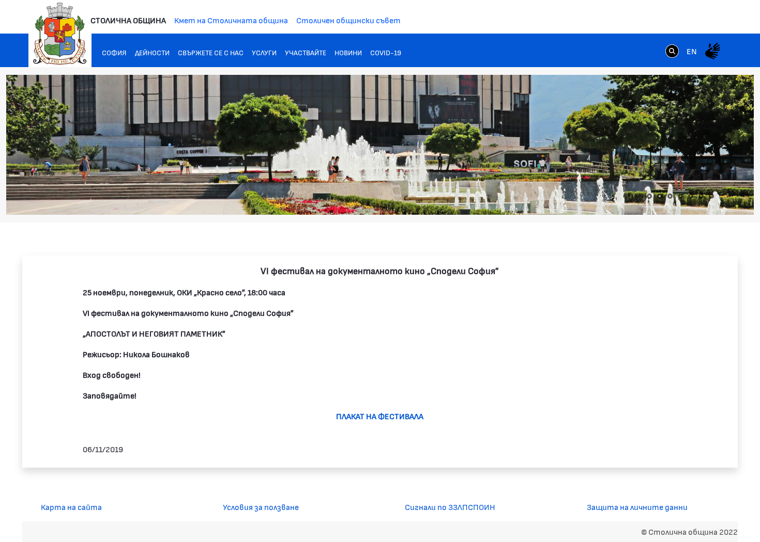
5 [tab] (690, 196)
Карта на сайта (71, 507)
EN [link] (692, 51)
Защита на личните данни (637, 507)
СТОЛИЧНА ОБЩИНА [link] (128, 20)
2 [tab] (659, 196)
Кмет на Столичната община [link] (231, 20)
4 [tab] (680, 196)
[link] (672, 50)
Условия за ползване (261, 507)
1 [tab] (649, 196)
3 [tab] (670, 196)
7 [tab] (711, 196)
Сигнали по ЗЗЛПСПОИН (450, 507)
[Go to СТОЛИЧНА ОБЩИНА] (60, 33)
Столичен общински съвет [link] (348, 20)
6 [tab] (701, 196)
